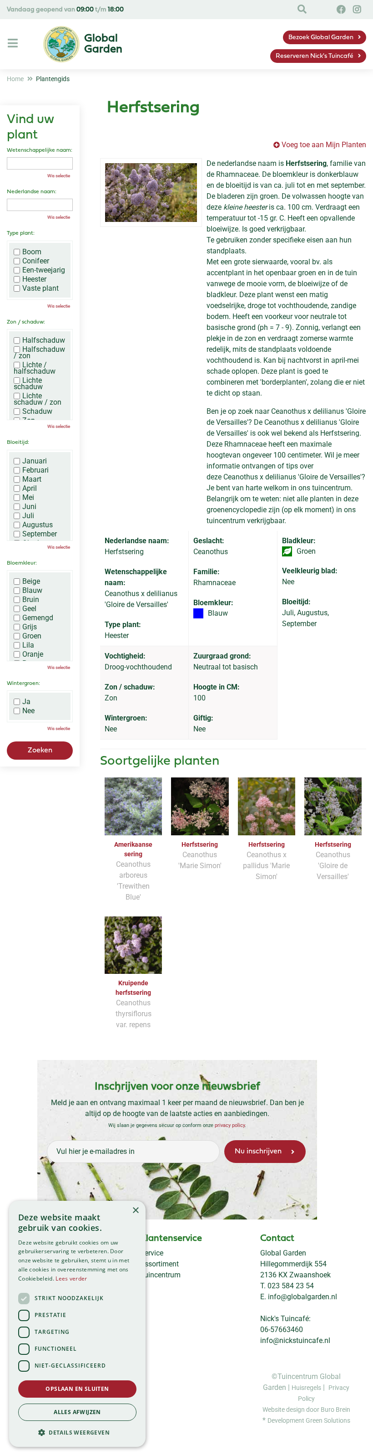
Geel (29, 609)
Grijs (29, 627)
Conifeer (35, 261)
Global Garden (283, 1253)
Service (151, 1253)
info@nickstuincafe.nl (295, 1340)
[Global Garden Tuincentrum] (61, 44)
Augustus (37, 525)
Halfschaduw (43, 340)
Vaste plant (40, 288)
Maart (31, 479)
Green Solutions (328, 1420)
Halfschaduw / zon (39, 352)
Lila (28, 645)
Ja (26, 702)
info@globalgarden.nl (302, 1296)
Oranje (32, 654)
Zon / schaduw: (26, 322)
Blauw (32, 590)
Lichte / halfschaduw (34, 368)
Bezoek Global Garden (320, 38)
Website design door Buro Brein (306, 1409)
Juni (29, 507)
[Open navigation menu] (14, 44)
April (29, 488)
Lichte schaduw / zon (37, 399)
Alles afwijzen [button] (77, 1412)
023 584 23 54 (290, 1285)
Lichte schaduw (28, 383)
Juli (28, 516)
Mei (28, 497)
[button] (77, 1432)
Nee (28, 711)
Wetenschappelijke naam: (39, 150)
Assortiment (159, 1264)
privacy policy (230, 1125)
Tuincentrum (160, 1275)
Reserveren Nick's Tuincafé (314, 56)
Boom (31, 252)
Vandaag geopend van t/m (65, 10)
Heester (34, 279)
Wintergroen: (23, 683)
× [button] (135, 1210)
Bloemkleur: (22, 563)
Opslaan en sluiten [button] (77, 1389)
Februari (35, 470)
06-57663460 (281, 1329)
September (39, 534)
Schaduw (37, 411)
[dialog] (77, 1324)
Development (286, 1420)
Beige (31, 581)
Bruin (30, 600)
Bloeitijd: (18, 442)
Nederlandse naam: (31, 192)
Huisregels (306, 1387)
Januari (34, 461)
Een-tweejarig (43, 270)
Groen (31, 636)
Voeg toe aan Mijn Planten (324, 144)
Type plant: (21, 233)
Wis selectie (58, 175)
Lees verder (71, 1278)
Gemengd (37, 618)
